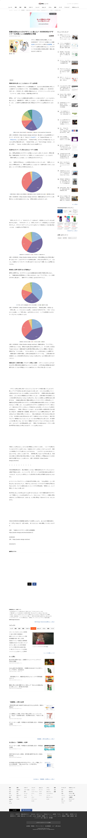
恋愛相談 (43, 816)
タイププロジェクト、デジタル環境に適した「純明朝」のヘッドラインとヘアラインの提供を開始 (30, 617)
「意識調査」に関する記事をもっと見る (45, 738)
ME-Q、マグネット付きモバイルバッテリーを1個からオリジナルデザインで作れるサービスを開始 (30, 614)
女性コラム (48, 791)
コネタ (40, 791)
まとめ (10, 795)
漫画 (55, 7)
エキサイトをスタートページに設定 (43, 822)
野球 (25, 791)
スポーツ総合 (26, 789)
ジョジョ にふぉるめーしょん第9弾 (18, 651)
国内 (16, 7)
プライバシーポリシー (40, 826)
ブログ (63, 814)
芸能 (25, 7)
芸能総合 (18, 789)
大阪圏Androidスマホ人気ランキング (18, 642)
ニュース (10, 7)
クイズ (60, 7)
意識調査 (49, 44)
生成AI (33, 44)
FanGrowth (33, 814)
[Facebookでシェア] (34, 584)
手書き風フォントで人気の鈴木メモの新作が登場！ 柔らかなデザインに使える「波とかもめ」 (29, 613)
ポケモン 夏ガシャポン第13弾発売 (17, 645)
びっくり (41, 789)
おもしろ (44, 7)
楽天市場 (65, 237)
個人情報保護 (48, 826)
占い (47, 816)
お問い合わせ (58, 826)
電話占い (67, 814)
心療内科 (54, 814)
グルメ (33, 797)
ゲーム (33, 793)
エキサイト (76, 3)
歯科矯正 (72, 816)
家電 (70, 211)
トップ (11, 628)
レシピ (55, 816)
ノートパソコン (65, 211)
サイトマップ (71, 799)
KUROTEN (18, 814)
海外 (20, 7)
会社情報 (28, 826)
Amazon (59, 237)
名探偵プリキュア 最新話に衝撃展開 (18, 640)
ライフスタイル (49, 793)
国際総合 (11, 799)
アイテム (59, 814)
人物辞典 (70, 797)
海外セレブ (19, 795)
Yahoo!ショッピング (72, 237)
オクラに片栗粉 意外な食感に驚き (17, 647)
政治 (10, 793)
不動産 (68, 816)
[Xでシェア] (29, 584)
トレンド (37, 7)
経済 (10, 791)
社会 (10, 789)
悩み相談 (39, 816)
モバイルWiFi (29, 816)
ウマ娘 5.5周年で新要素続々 (16, 634)
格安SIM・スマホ (73, 814)
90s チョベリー (49, 797)
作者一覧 (70, 791)
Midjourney (13, 139)
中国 (10, 801)
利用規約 (32, 826)
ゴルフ (25, 795)
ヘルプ (70, 800)
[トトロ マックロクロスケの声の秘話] (43, 638)
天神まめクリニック (48, 814)
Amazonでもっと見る (72, 230)
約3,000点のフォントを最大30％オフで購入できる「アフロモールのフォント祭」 (26, 611)
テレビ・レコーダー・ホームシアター (75, 211)
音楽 (17, 793)
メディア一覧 (71, 793)
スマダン (48, 789)
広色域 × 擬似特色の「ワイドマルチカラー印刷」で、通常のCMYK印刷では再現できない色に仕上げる (31, 616)
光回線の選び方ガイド (25, 814)
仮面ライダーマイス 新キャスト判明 (18, 636)
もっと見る (74, 204)
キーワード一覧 (72, 795)
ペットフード (37, 817)
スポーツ (31, 7)
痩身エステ (46, 817)
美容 (76, 816)
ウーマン (51, 816)
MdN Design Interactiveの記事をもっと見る (44, 621)
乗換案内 (64, 816)
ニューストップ (70, 3)
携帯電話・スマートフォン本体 (60, 211)
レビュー (33, 789)
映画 (17, 791)
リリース (70, 789)
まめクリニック (39, 814)
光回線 (18, 816)
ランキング (67, 7)
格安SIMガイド (13, 816)
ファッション (34, 799)
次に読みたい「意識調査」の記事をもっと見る (44, 779)
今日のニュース (75, 7)
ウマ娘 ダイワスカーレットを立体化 (18, 649)
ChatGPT (33, 137)
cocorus (34, 816)
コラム (50, 7)
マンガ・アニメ (35, 791)
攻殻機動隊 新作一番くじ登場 (16, 638)
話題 (55, 791)
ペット (40, 795)
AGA (42, 817)
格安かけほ (23, 816)
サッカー (26, 793)
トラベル (48, 795)
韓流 (17, 797)
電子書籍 (51, 817)
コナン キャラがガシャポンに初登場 (18, 632)
